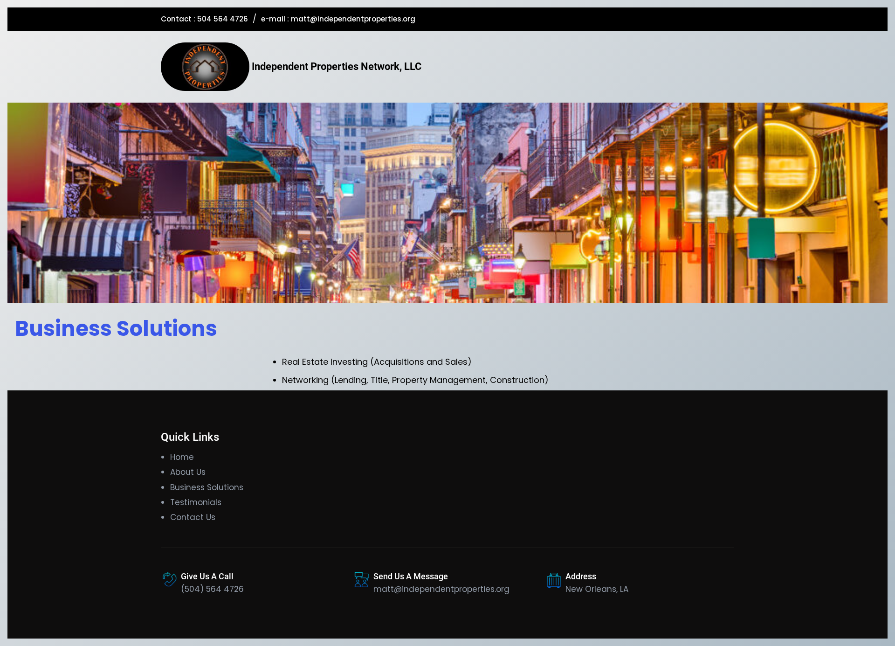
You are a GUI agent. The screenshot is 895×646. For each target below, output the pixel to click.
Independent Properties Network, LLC (336, 66)
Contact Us (192, 517)
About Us (188, 472)
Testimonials (195, 502)
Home (182, 457)
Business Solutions (206, 487)
